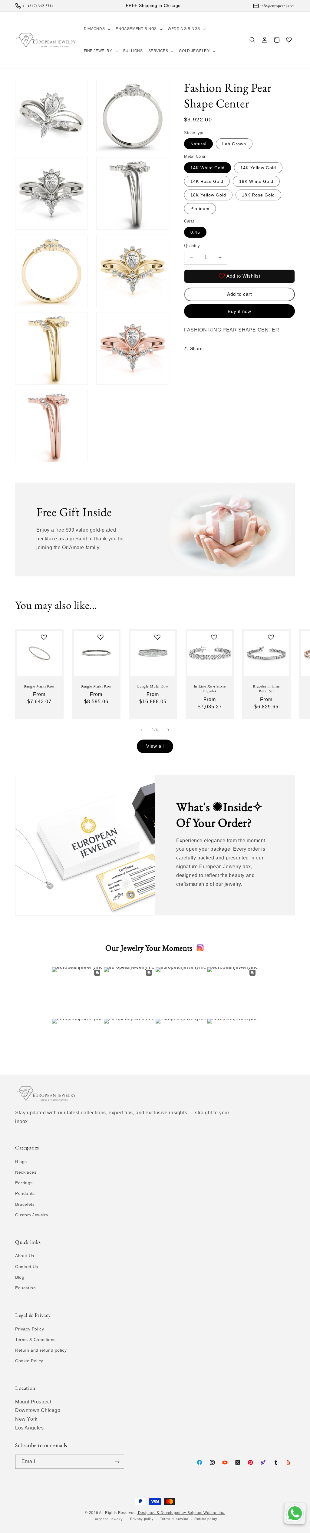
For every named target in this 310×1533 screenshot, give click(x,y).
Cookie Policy (29, 1360)
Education (25, 1287)
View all (155, 746)
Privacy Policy (29, 1329)
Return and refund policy (41, 1350)
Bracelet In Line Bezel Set (266, 689)
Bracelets (25, 1204)
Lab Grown (234, 143)
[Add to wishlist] (44, 637)
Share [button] (196, 348)
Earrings (24, 1182)
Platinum (199, 208)
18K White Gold (256, 181)
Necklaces (25, 1172)
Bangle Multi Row (39, 686)
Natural (198, 143)
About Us (24, 1255)
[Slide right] (168, 730)
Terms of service (174, 1519)
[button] (97, 29)
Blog (19, 1277)
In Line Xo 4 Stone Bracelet (209, 689)
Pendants (25, 1193)
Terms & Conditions (35, 1339)
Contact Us (26, 1266)
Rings (21, 1161)
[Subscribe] (117, 1462)
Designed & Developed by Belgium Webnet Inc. (181, 1513)
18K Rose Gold (258, 195)
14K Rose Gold (206, 181)
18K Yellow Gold (208, 195)
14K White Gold (207, 167)
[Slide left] (141, 730)
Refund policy (205, 1519)
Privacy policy (142, 1519)
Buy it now (239, 311)
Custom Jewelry (31, 1214)
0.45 (195, 232)
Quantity (192, 245)
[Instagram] (200, 947)
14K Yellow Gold (258, 167)
